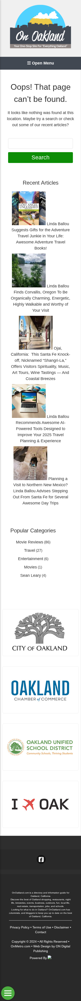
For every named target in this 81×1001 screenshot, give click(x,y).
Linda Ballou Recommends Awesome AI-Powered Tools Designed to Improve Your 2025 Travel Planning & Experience (42, 428)
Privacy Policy (19, 927)
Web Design (42, 946)
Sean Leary (30, 575)
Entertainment (30, 559)
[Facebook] (41, 859)
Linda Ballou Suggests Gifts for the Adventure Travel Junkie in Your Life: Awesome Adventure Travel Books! (40, 236)
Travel (29, 550)
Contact (40, 932)
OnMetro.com (20, 946)
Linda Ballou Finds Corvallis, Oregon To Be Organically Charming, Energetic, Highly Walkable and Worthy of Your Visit (40, 298)
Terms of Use (41, 927)
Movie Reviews (29, 542)
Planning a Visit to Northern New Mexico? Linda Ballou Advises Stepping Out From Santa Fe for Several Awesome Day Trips (40, 490)
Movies (30, 567)
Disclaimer (61, 927)
